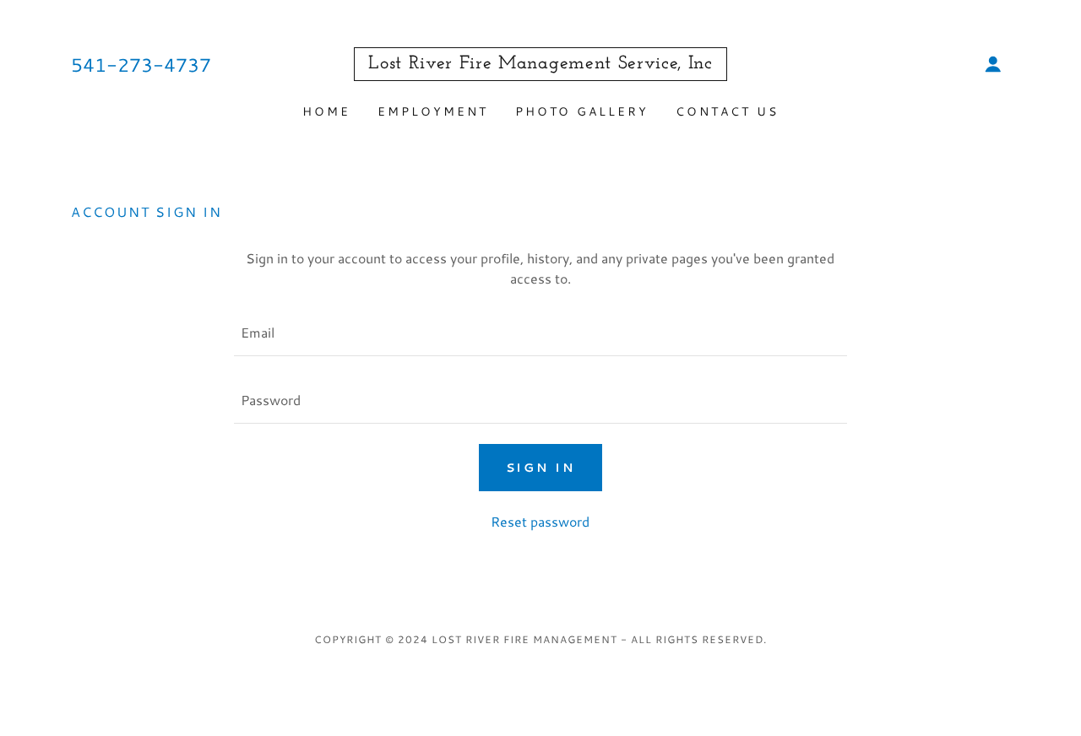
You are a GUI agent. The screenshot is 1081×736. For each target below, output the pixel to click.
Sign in (541, 467)
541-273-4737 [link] (141, 64)
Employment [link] (433, 111)
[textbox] (540, 332)
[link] (540, 63)
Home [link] (326, 111)
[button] (993, 64)
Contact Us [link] (727, 111)
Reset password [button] (540, 521)
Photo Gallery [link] (582, 111)
